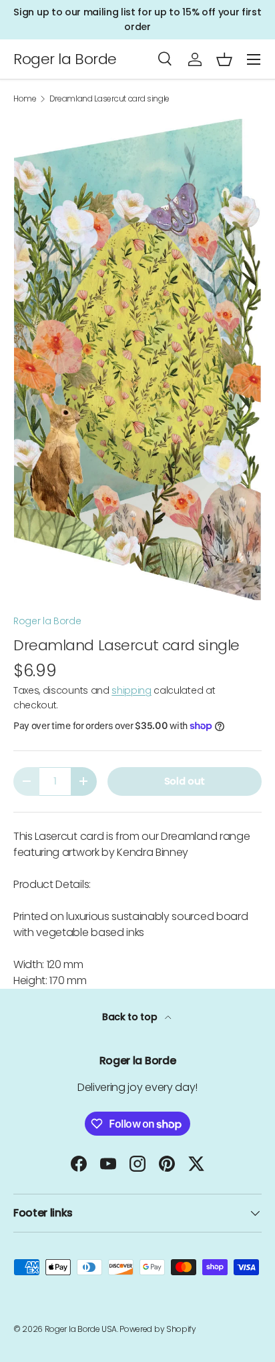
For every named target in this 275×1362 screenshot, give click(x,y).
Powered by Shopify (157, 1329)
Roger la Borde (47, 621)
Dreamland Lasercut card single (109, 99)
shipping (131, 690)
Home (25, 99)
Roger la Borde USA (81, 1329)
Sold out (184, 781)
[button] (224, 59)
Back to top (131, 1017)
